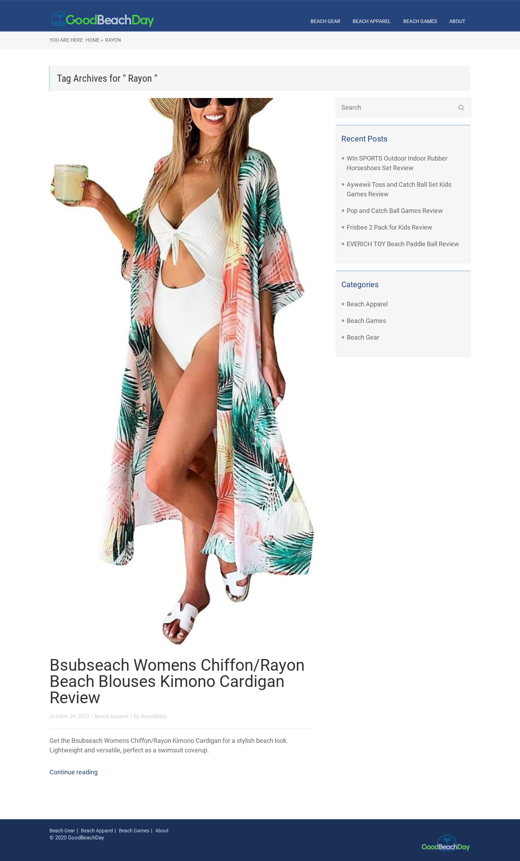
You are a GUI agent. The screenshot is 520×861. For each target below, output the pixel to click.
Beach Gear (325, 21)
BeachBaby (154, 716)
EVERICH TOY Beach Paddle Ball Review (403, 244)
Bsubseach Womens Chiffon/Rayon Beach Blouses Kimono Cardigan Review (177, 681)
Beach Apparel (372, 21)
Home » (94, 40)
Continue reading (74, 772)
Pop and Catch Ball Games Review (395, 210)
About (457, 21)
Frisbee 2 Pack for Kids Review (389, 227)
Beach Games (420, 21)
